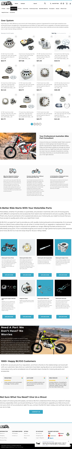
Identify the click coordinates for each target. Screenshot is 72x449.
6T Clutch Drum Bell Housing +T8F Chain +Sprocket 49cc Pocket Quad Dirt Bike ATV (61, 55)
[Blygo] (7, 3)
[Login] (70, 3)
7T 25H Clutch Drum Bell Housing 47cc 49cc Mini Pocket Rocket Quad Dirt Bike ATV (44, 84)
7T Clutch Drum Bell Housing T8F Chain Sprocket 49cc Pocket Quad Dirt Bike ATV (62, 113)
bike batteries (67, 228)
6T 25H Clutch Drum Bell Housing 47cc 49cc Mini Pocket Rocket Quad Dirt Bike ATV (8, 55)
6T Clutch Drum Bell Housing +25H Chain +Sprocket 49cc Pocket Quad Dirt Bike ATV (8, 84)
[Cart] (67, 3)
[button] (2, 382)
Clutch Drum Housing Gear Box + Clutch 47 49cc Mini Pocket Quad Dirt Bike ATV (27, 55)
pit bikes (20, 212)
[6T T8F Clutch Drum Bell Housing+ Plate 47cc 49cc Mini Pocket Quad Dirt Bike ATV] (9, 101)
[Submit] (45, 3)
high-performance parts (53, 228)
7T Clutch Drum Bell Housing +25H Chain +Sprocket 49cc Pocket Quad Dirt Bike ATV (26, 113)
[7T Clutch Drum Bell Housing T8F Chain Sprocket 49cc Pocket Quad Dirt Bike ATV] (62, 101)
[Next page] (40, 124)
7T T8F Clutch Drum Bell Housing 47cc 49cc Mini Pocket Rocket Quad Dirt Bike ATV (44, 113)
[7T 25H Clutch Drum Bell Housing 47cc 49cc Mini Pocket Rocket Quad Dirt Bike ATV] (45, 72)
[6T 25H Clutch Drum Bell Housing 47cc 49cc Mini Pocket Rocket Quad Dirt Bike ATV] (9, 43)
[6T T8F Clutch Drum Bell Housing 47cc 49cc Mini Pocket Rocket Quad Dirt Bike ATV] (27, 72)
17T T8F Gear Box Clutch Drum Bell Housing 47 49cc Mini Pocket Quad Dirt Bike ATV (44, 55)
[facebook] (70, 445)
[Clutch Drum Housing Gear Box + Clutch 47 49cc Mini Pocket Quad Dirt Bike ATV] (27, 43)
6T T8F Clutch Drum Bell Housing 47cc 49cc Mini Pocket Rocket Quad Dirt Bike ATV (26, 84)
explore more (9, 275)
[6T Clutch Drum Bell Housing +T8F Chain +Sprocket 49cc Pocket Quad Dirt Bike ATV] (62, 43)
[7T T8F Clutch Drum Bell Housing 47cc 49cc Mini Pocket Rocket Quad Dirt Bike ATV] (45, 101)
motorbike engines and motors (31, 228)
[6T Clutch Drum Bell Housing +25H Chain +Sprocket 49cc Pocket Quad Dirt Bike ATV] (9, 72)
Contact (23, 3)
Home (16, 3)
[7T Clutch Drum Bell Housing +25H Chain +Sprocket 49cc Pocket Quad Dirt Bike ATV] (27, 101)
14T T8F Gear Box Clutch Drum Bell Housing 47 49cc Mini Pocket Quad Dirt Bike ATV (62, 84)
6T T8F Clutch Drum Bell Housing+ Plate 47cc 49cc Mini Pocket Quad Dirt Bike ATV (8, 113)
